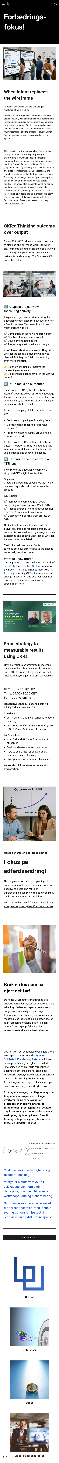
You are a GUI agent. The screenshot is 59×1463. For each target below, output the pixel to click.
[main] (29, 22)
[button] (3, 4)
